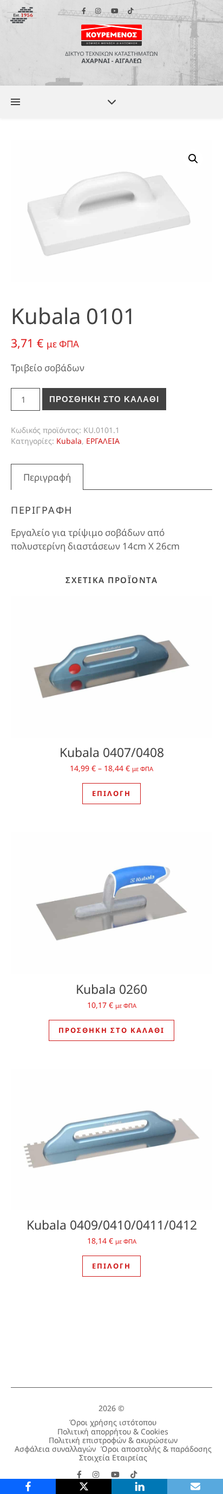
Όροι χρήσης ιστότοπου (112, 1422)
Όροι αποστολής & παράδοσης (156, 1449)
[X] (84, 1486)
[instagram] (97, 1474)
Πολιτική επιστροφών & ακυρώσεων (113, 1440)
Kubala (69, 441)
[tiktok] (133, 1474)
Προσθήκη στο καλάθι (104, 399)
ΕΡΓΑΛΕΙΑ (103, 441)
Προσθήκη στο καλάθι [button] (111, 1030)
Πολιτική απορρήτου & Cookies (112, 1431)
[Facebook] (28, 1486)
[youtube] (116, 1474)
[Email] (195, 1486)
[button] (193, 159)
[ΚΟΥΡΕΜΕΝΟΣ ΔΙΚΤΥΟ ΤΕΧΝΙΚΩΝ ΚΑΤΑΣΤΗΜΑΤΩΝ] (111, 43)
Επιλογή (111, 793)
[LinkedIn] (139, 1486)
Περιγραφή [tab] (47, 477)
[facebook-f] (80, 1474)
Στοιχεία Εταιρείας (113, 1457)
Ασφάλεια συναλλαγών (55, 1449)
